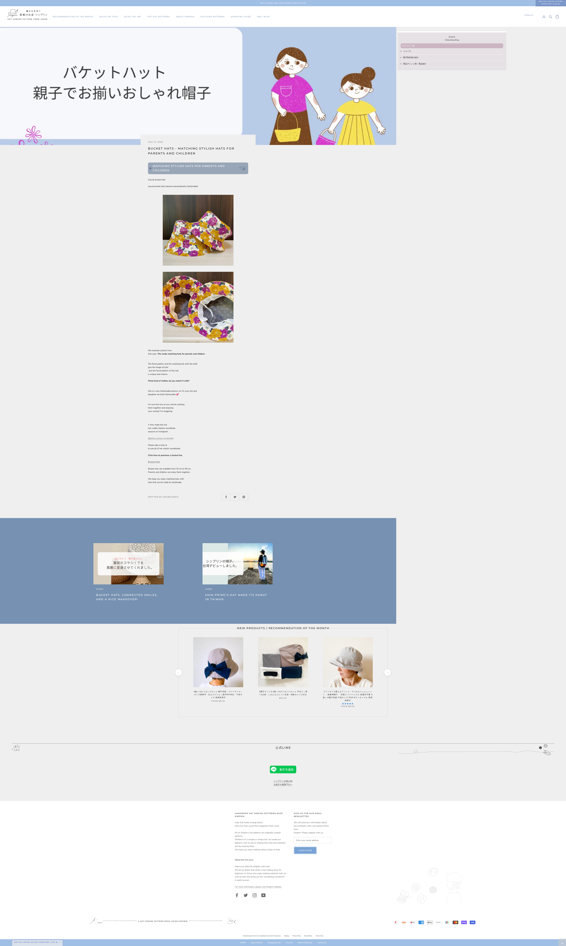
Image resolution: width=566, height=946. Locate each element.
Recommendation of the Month (73, 16)
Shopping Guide (241, 16)
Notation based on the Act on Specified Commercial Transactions (262, 936)
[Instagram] (254, 894)
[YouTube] (263, 894)
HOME (243, 942)
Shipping (286, 936)
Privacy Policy (296, 936)
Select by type (108, 16)
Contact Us (528, 15)
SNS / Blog (263, 16)
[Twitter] (246, 894)
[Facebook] (237, 894)
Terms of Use (319, 936)
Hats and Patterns (212, 16)
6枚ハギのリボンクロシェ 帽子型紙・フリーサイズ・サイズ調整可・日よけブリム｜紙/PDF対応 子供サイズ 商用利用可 (218, 694)
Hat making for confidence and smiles (283, 3)
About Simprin (185, 16)
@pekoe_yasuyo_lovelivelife (160, 438)
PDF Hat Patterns (158, 16)
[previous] (178, 672)
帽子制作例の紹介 (411, 57)
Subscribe (305, 850)
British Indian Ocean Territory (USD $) (550, 2)
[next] (387, 672)
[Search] (550, 16)
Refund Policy (308, 936)
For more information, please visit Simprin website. (258, 886)
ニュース (407, 51)
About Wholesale (305, 942)
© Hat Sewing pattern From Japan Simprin (162, 921)
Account (289, 942)
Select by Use (132, 16)
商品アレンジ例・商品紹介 (414, 64)
